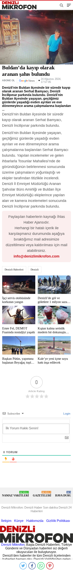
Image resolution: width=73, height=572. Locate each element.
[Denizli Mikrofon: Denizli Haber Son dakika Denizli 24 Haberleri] (21, 5)
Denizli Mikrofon (13, 544)
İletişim (6, 520)
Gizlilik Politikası (58, 520)
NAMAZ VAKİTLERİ (15, 494)
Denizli (35, 269)
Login (66, 413)
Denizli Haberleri (14, 269)
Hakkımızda (34, 520)
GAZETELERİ (42, 494)
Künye (19, 520)
